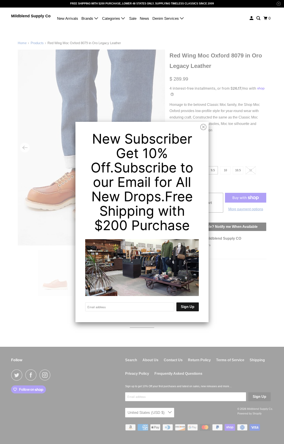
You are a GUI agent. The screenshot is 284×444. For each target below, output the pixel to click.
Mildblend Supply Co (31, 16)
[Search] (259, 18)
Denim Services (166, 18)
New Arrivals (67, 18)
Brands (87, 18)
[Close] (203, 127)
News (144, 18)
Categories (111, 18)
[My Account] (252, 18)
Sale (132, 18)
